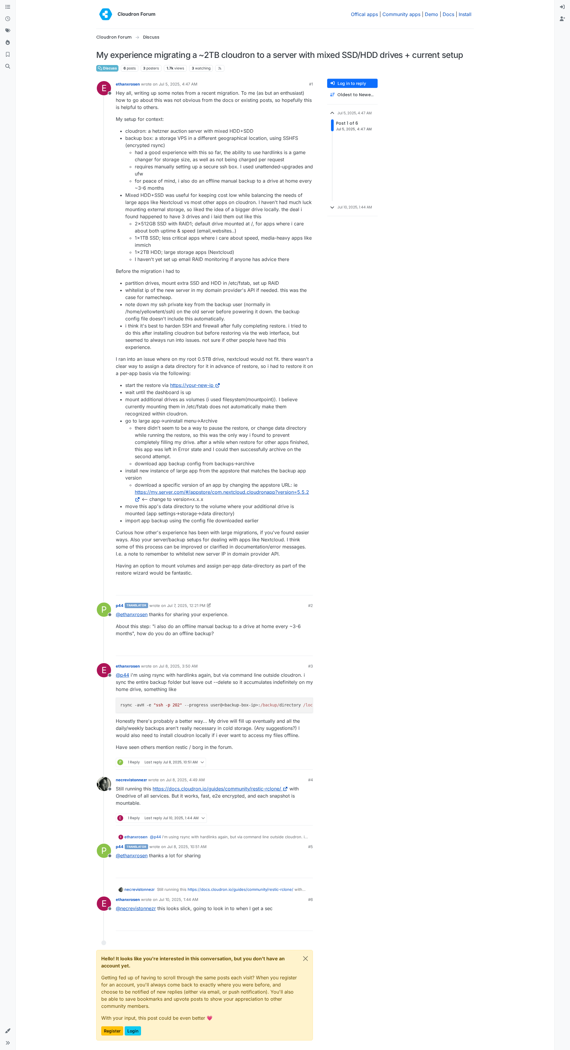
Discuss (109, 68)
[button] (7, 1031)
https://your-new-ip (191, 385)
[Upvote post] (298, 588)
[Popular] (7, 43)
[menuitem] (562, 7)
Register (112, 1030)
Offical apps (364, 14)
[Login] (562, 7)
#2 (310, 605)
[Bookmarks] (7, 54)
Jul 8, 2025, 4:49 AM (185, 779)
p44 (120, 605)
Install (465, 14)
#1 (311, 84)
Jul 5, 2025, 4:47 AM (178, 84)
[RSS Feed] (219, 68)
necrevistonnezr (131, 779)
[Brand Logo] (106, 14)
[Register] (562, 19)
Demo (431, 14)
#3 (310, 666)
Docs (448, 14)
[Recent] (7, 19)
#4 (310, 779)
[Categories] (7, 7)
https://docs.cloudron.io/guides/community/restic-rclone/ (217, 789)
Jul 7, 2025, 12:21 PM (186, 605)
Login (132, 1030)
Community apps (401, 14)
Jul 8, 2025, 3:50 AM (178, 666)
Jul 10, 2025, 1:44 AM (178, 899)
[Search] (7, 66)
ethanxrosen (128, 84)
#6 (310, 899)
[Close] (305, 958)
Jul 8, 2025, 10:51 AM (187, 846)
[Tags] (7, 31)
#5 (310, 846)
